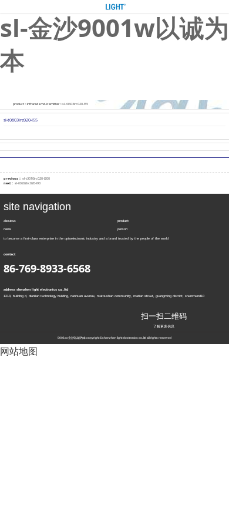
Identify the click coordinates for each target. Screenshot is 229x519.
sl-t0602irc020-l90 (28, 183)
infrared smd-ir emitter (43, 104)
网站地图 (19, 351)
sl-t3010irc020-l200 (36, 178)
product (18, 104)
